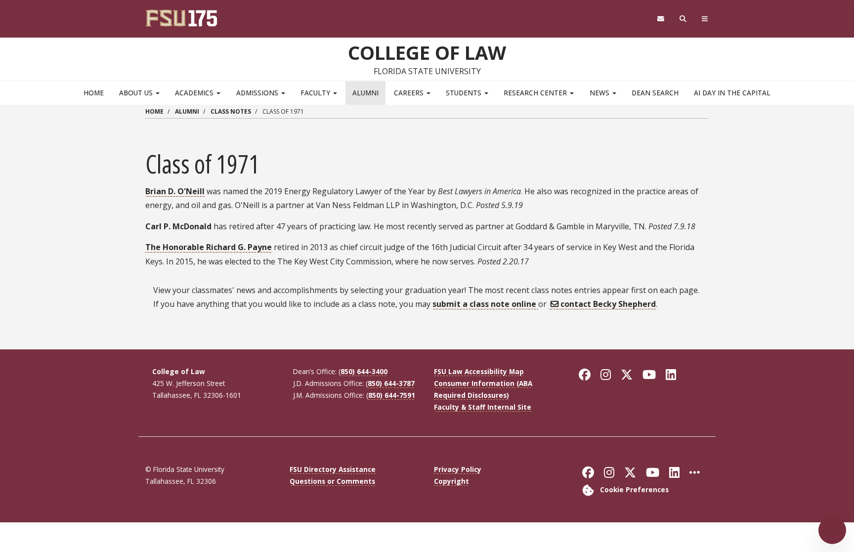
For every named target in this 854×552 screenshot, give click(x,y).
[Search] (683, 19)
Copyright (451, 481)
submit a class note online (485, 303)
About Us (137, 92)
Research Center (536, 92)
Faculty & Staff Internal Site (482, 407)
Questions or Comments (332, 481)
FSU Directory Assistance (333, 469)
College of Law (427, 52)
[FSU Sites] (705, 19)
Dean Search (655, 92)
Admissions (258, 92)
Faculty (316, 92)
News (600, 92)
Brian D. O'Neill (175, 191)
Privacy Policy (457, 469)
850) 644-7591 (391, 395)
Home (94, 92)
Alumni (365, 92)
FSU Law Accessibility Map (479, 371)
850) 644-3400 (364, 371)
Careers (410, 92)
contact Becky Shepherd (608, 303)
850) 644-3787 (391, 383)
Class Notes (231, 111)
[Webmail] (660, 19)
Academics (195, 92)
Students (464, 92)
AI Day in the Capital (732, 92)
